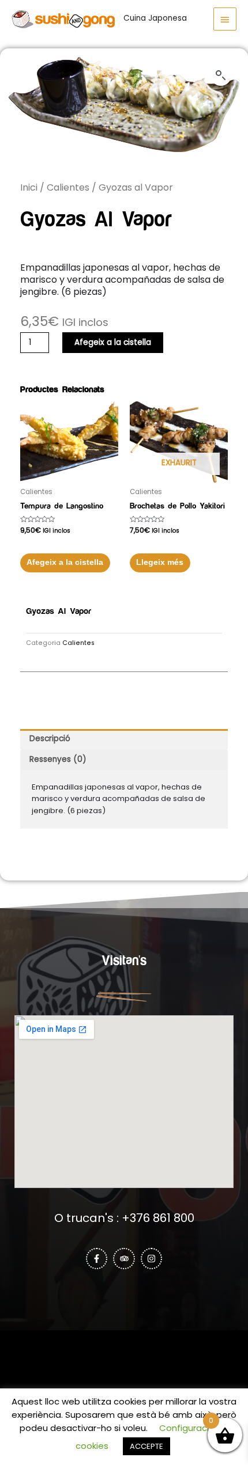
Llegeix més (159, 562)
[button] (221, 75)
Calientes (68, 187)
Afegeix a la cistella (112, 342)
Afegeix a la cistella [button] (65, 562)
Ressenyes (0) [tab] (58, 759)
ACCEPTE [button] (146, 1446)
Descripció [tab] (49, 738)
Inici (28, 187)
